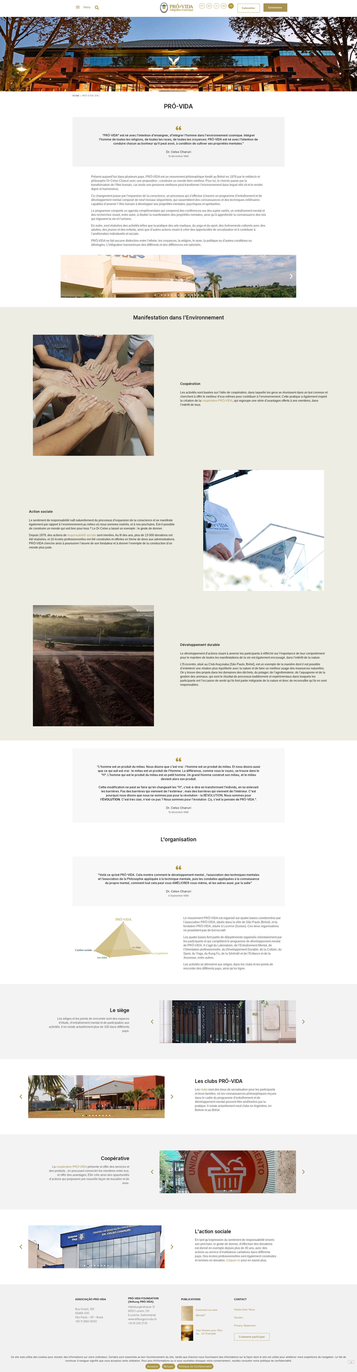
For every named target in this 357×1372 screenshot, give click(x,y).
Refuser (168, 1366)
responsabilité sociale (81, 535)
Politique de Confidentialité (195, 1366)
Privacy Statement (244, 1325)
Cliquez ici (233, 1260)
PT (202, 6)
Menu (87, 7)
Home (76, 96)
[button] (97, 7)
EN (223, 6)
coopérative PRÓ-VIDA (217, 400)
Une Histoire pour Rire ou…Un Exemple (209, 1332)
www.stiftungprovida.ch (142, 1319)
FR (231, 6)
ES (209, 6)
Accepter (152, 1366)
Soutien (238, 1317)
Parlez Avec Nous (244, 1309)
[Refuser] (351, 1362)
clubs (204, 1089)
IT (216, 6)
